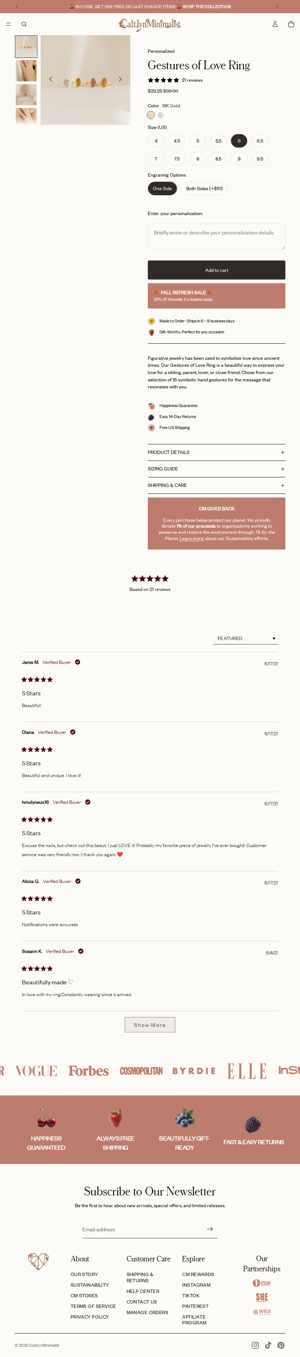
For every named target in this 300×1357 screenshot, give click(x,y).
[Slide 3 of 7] (26, 94)
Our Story (84, 1274)
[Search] (24, 24)
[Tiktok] (268, 1345)
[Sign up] (210, 1229)
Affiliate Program (194, 1319)
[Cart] (291, 24)
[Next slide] (122, 80)
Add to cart (216, 270)
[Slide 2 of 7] (26, 70)
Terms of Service (93, 1306)
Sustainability (90, 1285)
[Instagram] (255, 1345)
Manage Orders (147, 1312)
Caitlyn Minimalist (44, 1345)
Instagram (196, 1285)
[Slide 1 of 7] (26, 46)
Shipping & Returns (140, 1277)
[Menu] (8, 24)
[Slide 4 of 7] (26, 118)
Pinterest (195, 1306)
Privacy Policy (90, 1316)
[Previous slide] (49, 80)
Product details (169, 452)
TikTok (190, 1295)
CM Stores (84, 1295)
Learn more (192, 538)
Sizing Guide (163, 468)
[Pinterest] (281, 1345)
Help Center (143, 1291)
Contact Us (142, 1301)
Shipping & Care (167, 485)
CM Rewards (198, 1274)
